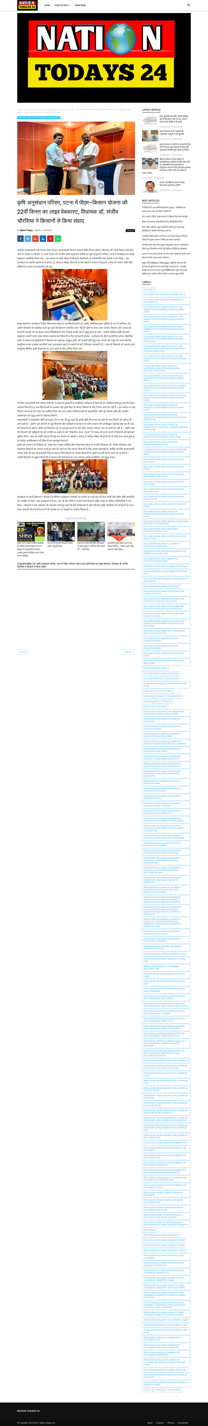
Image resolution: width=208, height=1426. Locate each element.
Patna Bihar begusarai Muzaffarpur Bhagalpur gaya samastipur (162, 812)
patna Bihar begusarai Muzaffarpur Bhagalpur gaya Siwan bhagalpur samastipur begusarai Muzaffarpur (162, 899)
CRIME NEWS (149, 691)
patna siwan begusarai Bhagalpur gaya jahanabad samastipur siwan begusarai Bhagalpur (164, 1295)
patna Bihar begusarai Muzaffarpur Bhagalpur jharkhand (162, 940)
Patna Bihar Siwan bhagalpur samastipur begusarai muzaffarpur (164, 1164)
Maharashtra (174, 696)
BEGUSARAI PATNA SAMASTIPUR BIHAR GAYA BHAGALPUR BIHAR (163, 592)
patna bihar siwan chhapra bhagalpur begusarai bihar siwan (163, 1208)
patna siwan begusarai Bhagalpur (161, 1235)
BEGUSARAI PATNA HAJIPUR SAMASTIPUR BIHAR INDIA (165, 572)
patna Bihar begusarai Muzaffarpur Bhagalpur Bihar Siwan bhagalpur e (162, 765)
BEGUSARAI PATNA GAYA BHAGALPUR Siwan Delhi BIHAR (163, 483)
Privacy (171, 1423)
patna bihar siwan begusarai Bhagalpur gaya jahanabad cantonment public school (166, 1005)
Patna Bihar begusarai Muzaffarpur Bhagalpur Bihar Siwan (162, 750)
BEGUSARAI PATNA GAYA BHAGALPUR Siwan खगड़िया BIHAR (163, 460)
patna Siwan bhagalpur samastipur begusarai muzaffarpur (161, 1354)
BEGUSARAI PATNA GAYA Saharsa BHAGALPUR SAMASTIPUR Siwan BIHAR (165, 552)
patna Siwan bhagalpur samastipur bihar (164, 1370)
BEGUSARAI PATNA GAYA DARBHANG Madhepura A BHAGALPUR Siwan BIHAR (166, 522)
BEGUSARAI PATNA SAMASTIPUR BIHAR (161, 586)
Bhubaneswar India (153, 678)
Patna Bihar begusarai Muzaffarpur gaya (164, 954)
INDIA (169, 691)
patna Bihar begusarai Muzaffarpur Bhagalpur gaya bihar (162, 789)
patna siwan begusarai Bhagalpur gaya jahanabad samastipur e (163, 1271)
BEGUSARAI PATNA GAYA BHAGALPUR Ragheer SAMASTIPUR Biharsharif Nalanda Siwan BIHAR (165, 397)
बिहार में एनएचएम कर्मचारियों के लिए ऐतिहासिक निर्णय (162, 221)
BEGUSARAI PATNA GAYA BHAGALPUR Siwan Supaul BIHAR (163, 498)
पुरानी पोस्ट (128, 652)
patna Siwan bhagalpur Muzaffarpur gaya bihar (165, 1331)
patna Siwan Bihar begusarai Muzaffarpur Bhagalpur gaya (165, 1383)
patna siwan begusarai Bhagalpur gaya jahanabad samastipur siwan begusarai (164, 1286)
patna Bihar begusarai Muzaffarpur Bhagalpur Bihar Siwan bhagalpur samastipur (162, 773)
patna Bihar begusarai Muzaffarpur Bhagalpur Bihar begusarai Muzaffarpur (164, 742)
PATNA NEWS (149, 1230)
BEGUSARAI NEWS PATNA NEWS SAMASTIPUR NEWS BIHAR (163, 662)
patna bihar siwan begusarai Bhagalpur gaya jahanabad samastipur (164, 1020)
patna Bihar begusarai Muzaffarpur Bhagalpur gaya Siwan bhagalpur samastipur (162, 880)
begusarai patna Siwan (155, 668)
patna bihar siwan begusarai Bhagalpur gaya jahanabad (164, 990)
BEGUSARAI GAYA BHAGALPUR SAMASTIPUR (163, 294)
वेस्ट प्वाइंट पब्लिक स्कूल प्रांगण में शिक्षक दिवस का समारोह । (165, 216)
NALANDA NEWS (150, 701)
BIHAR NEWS (172, 678)
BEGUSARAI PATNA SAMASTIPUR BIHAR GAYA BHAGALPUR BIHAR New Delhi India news (163, 607)
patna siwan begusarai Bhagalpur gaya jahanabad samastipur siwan (163, 1279)
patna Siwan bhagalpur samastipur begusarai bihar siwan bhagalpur (161, 1346)
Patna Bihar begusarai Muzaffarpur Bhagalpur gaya (162, 782)
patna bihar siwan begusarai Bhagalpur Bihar (164, 975)
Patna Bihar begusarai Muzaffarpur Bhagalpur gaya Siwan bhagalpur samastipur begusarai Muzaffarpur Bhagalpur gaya (162, 923)
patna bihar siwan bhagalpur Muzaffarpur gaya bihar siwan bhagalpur (165, 1111)
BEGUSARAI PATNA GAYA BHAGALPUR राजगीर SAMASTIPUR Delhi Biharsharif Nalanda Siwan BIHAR (163, 338)
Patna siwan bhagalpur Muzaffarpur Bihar (165, 1320)
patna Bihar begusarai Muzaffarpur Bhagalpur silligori (162, 947)
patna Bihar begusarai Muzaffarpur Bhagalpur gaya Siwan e (162, 932)
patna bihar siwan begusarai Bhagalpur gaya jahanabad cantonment (164, 997)
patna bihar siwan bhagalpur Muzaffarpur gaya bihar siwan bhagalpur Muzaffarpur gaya (165, 1127)
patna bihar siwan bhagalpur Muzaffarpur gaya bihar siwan (165, 1104)
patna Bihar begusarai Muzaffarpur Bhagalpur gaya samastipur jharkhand (163, 837)
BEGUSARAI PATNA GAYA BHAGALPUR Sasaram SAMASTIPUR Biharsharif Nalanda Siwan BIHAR (165, 451)
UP (149, 1390)
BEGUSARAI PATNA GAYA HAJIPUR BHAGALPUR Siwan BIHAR (164, 537)
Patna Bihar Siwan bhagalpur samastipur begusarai (164, 1149)
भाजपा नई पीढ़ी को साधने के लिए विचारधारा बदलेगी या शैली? (172, 183)
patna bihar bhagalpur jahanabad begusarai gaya (161, 967)
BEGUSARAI (148, 289)
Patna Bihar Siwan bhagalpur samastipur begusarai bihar (164, 1156)
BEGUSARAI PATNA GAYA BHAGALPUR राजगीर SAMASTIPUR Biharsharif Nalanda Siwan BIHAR (163, 309)
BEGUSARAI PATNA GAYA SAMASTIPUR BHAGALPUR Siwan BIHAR (160, 560)
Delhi (161, 691)
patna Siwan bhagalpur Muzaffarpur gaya (165, 1325)
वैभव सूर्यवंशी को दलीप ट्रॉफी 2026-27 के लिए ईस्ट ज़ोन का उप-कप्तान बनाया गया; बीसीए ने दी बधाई (174, 119)
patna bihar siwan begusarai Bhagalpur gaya (164, 982)
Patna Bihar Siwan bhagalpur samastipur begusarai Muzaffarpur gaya (164, 1179)
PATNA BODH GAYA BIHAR (155, 706)
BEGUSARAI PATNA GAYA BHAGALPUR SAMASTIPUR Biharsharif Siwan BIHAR (162, 436)
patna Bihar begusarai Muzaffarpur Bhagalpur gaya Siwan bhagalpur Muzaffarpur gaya (162, 870)
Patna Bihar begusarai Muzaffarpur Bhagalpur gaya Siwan (162, 844)
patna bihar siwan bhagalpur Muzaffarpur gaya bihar (165, 1096)
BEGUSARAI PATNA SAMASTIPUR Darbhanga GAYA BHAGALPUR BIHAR (164, 632)
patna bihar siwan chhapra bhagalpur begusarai (163, 1194)
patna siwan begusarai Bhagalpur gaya (163, 1245)
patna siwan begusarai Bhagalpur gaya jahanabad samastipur (163, 1264)
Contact (160, 1423)
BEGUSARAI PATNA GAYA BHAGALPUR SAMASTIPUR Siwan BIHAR (160, 443)
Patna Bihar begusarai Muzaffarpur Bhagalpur (162, 720)
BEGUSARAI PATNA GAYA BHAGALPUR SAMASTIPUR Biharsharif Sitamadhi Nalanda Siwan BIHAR (165, 427)
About (150, 1423)
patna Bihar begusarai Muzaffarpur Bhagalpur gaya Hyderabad (162, 804)
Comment (130, 230)
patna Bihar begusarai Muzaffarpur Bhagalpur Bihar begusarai (162, 735)
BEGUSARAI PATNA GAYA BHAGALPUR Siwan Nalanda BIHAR (163, 490)
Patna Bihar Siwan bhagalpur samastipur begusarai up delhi (164, 1186)
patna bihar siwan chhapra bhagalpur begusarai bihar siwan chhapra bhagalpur (165, 1223)
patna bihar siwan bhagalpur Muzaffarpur (165, 1061)
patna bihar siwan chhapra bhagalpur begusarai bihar (38, 118)
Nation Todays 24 (47, 1423)
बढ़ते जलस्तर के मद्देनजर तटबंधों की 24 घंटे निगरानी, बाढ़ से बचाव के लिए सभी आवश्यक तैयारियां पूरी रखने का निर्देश (175, 147)
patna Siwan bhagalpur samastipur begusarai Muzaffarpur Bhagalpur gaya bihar (164, 1362)
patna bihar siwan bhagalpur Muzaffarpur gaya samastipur (165, 1136)
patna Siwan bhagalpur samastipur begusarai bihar (161, 1339)
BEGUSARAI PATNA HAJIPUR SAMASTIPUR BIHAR (165, 566)
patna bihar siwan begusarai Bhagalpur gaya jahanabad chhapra (164, 1012)
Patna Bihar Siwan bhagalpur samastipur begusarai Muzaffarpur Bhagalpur (164, 1171)
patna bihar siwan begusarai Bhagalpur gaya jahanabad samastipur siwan (164, 1034)
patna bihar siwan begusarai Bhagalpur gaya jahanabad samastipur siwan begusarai (164, 1043)
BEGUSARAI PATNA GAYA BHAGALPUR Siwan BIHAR (163, 468)
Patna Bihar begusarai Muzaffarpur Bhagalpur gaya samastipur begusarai (163, 819)
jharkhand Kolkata (153, 696)
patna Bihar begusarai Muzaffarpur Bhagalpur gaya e (162, 797)
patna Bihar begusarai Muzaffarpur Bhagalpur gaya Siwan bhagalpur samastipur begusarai (162, 889)
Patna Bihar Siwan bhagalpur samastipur (164, 1143)
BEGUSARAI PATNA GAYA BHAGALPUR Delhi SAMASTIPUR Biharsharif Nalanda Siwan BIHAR (163, 378)
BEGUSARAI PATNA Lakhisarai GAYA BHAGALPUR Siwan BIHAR (165, 580)
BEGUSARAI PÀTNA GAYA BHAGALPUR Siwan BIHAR (163, 654)
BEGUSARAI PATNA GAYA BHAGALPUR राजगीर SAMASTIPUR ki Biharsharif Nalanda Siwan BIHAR (164, 358)
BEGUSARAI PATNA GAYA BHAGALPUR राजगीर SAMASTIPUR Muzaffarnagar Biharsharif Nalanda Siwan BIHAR (164, 348)
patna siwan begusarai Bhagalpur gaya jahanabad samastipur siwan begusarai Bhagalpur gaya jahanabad (164, 1305)
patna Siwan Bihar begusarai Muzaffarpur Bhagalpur (165, 1376)
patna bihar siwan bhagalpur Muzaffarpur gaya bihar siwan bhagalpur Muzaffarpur (165, 1119)
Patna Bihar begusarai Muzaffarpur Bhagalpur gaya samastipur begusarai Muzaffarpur (163, 828)
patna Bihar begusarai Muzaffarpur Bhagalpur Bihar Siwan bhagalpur (162, 757)
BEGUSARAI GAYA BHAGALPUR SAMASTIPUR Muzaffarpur (163, 301)
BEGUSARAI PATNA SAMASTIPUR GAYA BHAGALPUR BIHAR (160, 639)
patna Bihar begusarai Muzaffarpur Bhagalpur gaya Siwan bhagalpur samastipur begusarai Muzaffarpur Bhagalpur (162, 910)
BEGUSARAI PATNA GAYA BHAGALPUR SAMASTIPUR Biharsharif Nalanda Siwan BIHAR (163, 407)
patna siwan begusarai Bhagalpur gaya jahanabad (163, 1256)
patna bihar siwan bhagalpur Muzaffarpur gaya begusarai (165, 1089)
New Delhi (166, 701)
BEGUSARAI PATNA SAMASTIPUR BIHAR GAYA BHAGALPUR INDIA (163, 615)
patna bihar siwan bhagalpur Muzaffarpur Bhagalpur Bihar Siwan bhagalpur (165, 1067)
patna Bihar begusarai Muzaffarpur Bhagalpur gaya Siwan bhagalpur (162, 852)
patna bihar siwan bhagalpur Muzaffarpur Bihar (165, 1074)
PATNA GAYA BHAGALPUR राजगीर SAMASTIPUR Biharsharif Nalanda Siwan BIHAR (163, 713)
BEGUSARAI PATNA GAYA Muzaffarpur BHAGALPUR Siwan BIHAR (161, 545)
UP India (158, 1390)
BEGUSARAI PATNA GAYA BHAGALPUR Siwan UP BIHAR (165, 505)
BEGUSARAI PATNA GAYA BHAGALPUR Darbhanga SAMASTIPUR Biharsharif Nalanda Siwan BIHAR (161, 368)
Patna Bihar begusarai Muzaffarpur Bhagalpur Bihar (162, 727)
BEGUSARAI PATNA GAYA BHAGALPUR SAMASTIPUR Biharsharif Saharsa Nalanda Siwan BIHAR (165, 417)
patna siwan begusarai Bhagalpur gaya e (164, 1250)
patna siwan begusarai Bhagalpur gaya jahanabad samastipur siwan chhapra (163, 1313)
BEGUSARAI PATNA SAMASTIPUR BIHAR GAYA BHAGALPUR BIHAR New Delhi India (163, 600)
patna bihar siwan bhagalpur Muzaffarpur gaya (165, 1082)
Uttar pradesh (173, 1390)
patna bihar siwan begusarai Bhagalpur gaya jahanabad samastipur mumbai (164, 1027)
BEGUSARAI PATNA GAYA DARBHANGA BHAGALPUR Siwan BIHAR (160, 530)
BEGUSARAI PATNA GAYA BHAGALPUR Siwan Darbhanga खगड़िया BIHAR (163, 475)
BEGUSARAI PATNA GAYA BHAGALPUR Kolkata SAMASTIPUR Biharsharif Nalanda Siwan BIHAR (164, 388)
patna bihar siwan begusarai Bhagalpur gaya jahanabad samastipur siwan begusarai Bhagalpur (164, 1053)
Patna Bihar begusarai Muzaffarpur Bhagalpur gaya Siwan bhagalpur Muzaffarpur (162, 860)
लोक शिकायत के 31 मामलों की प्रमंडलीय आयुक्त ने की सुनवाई (172, 132)
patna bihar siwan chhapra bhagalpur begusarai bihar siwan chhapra (163, 1216)
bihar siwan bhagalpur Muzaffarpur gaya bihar (165, 685)
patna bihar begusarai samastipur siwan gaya (164, 960)
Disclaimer (183, 1423)
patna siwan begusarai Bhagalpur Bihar (164, 1240)
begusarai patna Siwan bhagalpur (161, 673)
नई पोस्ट (22, 652)
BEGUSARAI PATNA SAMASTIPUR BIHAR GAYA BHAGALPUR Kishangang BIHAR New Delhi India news (163, 623)
